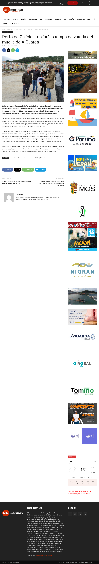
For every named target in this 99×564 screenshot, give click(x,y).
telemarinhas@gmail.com (44, 556)
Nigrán (23, 19)
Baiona (15, 19)
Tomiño (71, 19)
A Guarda (48, 19)
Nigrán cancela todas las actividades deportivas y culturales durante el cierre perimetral (51, 183)
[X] (8, 50)
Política (10, 32)
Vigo (5, 24)
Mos (88, 19)
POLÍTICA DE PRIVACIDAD (86, 562)
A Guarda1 (13, 158)
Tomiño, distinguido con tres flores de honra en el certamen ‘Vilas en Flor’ (16, 182)
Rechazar (84, 3)
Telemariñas (43, 158)
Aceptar (72, 3)
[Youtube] (85, 514)
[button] (94, 19)
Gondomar (33, 19)
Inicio (3, 29)
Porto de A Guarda (23, 158)
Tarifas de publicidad (71, 562)
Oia (41, 19)
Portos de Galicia (34, 158)
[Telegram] (17, 50)
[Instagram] (75, 514)
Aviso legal (61, 562)
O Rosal (58, 19)
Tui (65, 19)
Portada (6, 19)
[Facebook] (4, 50)
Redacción (7, 46)
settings (61, 4)
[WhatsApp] (13, 50)
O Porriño (81, 19)
